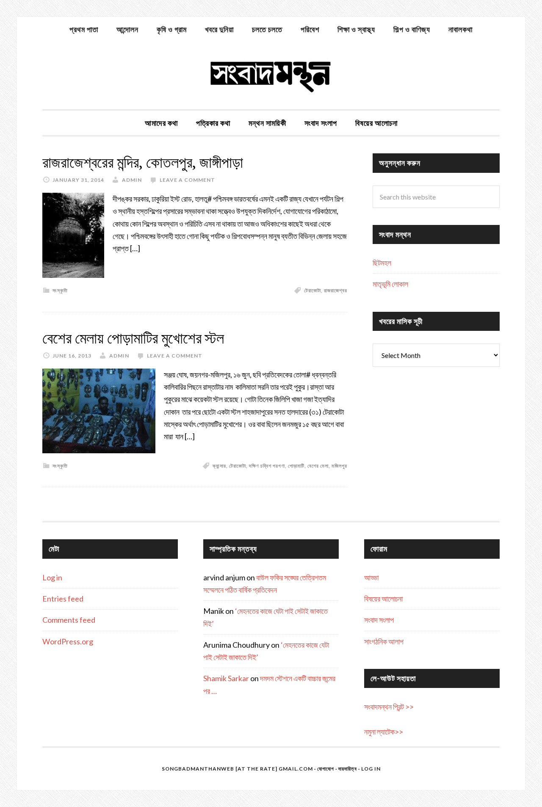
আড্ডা (371, 577)
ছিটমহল (382, 262)
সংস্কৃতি (60, 290)
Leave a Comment (187, 180)
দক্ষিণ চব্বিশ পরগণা (267, 466)
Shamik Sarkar (226, 678)
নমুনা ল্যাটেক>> (383, 731)
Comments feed (68, 619)
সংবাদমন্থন (271, 75)
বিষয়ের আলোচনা (383, 598)
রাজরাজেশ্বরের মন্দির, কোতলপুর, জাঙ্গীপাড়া (142, 162)
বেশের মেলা (318, 466)
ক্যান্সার (219, 466)
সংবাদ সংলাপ (379, 619)
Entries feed (62, 598)
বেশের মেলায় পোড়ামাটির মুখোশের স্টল (133, 338)
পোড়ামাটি (296, 466)
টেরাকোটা (312, 290)
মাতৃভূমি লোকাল (390, 283)
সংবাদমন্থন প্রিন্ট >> (389, 706)
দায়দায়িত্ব (347, 768)
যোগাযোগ (325, 768)
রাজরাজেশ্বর (335, 290)
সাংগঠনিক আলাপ (384, 641)
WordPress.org (67, 641)
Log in (52, 577)
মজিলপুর (339, 466)
